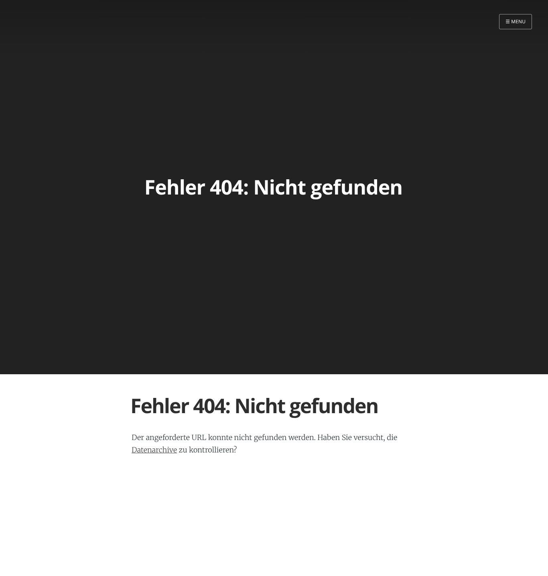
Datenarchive (154, 449)
